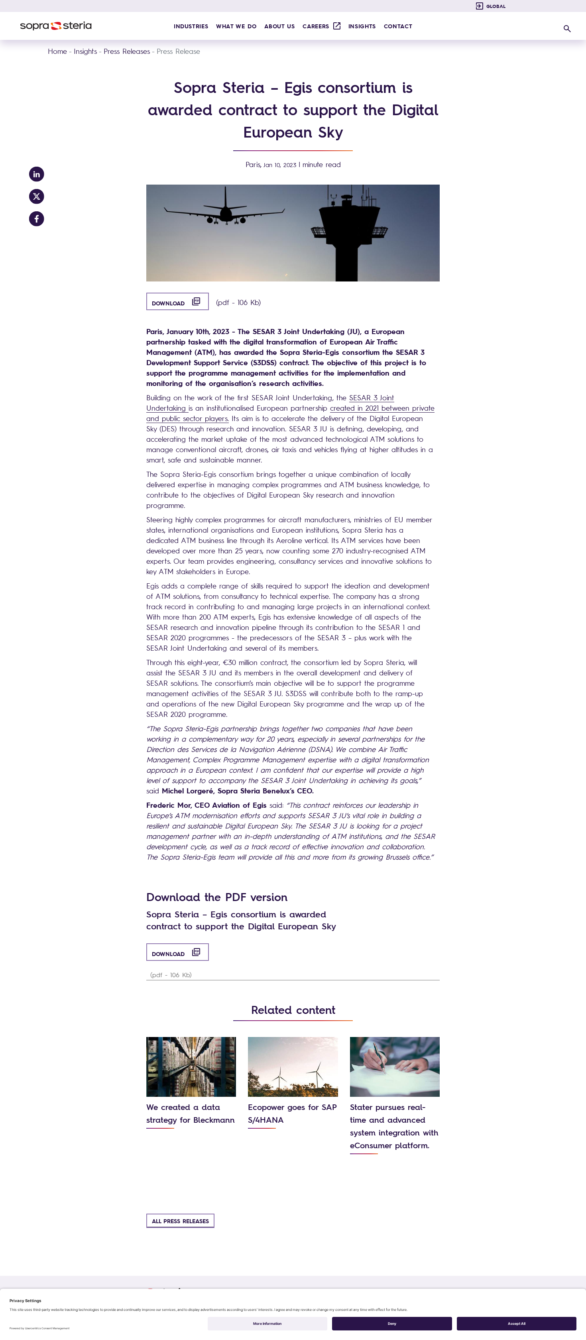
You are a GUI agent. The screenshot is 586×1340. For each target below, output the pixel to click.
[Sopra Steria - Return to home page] (56, 26)
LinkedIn (37, 174)
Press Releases (127, 51)
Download (180, 302)
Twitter (37, 197)
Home (57, 51)
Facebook (37, 219)
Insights (85, 51)
